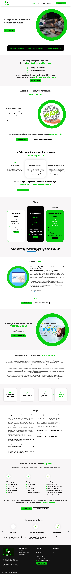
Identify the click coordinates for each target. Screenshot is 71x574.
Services (33, 3)
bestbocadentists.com (34, 293)
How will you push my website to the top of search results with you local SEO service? (20, 452)
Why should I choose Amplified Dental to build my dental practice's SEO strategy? (19, 443)
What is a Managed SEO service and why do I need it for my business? (20, 415)
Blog (44, 3)
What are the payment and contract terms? (47, 436)
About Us (40, 3)
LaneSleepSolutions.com (35, 291)
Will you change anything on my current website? (19, 449)
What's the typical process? (14, 446)
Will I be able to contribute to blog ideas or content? (49, 430)
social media (31, 251)
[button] (2, 282)
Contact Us (49, 3)
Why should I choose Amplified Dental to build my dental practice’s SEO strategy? (19, 440)
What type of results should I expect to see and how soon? (49, 433)
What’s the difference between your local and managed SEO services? (48, 415)
